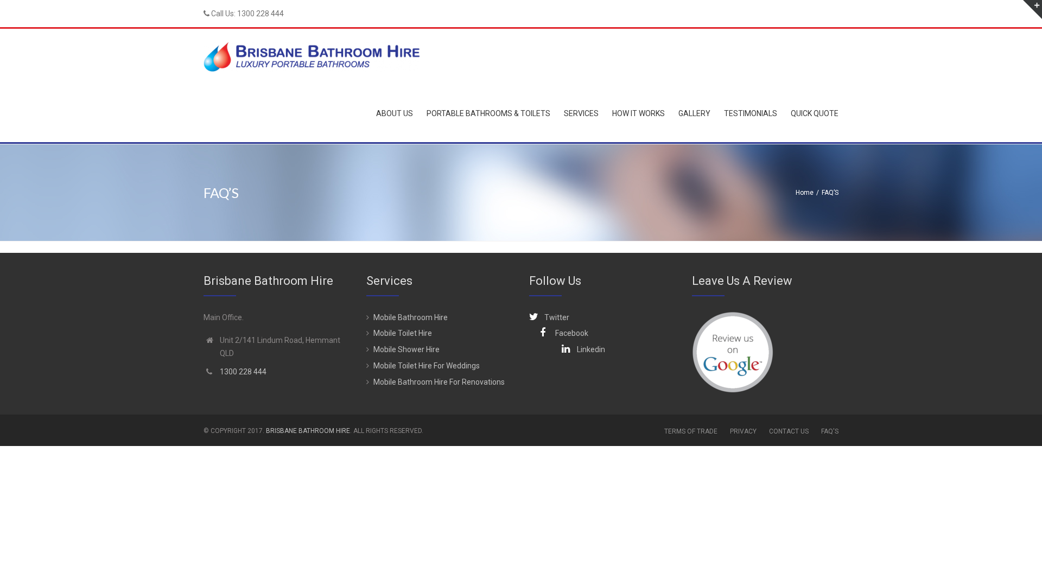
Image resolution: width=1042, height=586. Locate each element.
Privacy (743, 431)
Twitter (556, 317)
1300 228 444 (260, 13)
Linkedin (591, 349)
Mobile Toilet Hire (402, 333)
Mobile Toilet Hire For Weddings (426, 365)
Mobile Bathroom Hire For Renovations (439, 382)
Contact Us (789, 431)
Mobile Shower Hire (406, 349)
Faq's (829, 431)
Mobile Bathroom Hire (410, 317)
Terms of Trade (690, 431)
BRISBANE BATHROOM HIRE (308, 431)
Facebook (571, 333)
